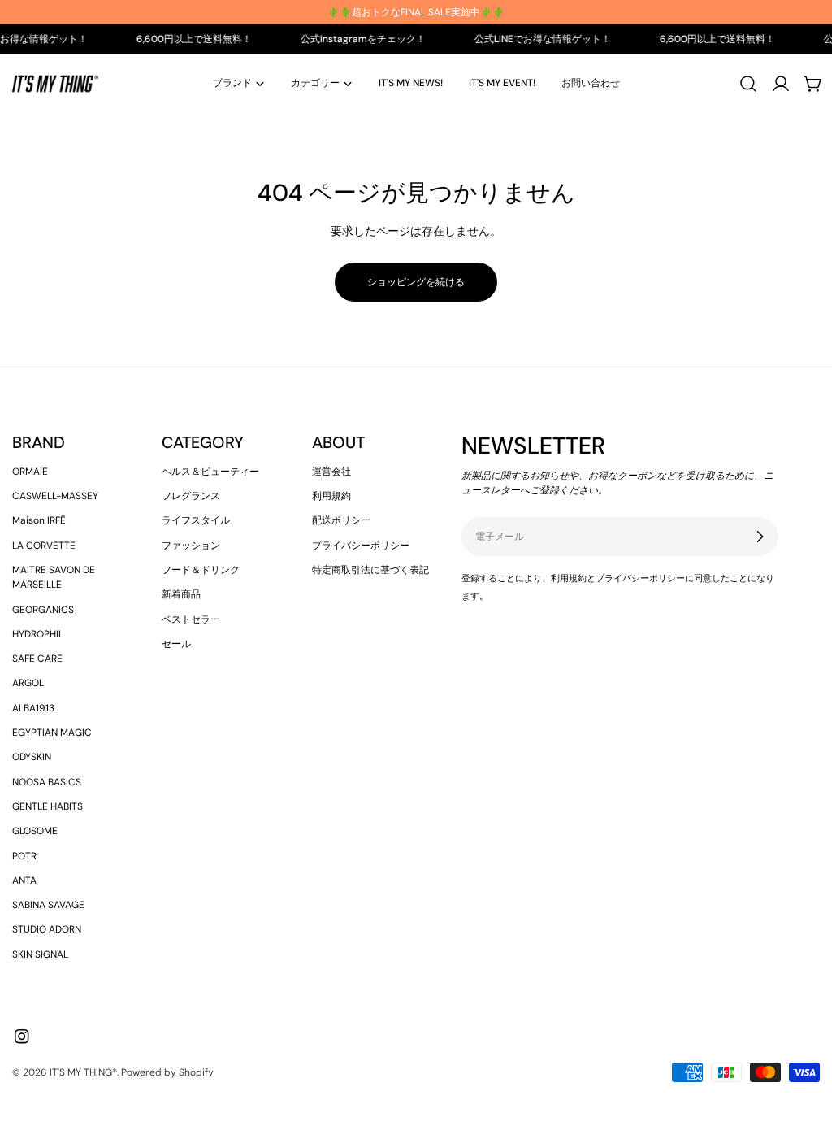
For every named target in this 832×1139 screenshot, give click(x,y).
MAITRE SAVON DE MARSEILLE (53, 577)
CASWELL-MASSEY (55, 495)
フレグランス (191, 495)
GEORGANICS (43, 609)
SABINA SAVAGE (48, 904)
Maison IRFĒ (39, 520)
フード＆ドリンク (201, 569)
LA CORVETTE (44, 545)
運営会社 (331, 471)
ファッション (191, 545)
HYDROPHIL (37, 634)
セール (176, 643)
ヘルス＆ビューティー (210, 471)
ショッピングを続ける (416, 282)
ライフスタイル (196, 520)
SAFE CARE (37, 658)
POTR (24, 856)
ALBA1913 (33, 708)
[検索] (748, 83)
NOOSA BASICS (46, 782)
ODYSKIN (31, 756)
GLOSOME (35, 830)
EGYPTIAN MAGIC (52, 732)
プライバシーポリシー (361, 545)
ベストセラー (191, 619)
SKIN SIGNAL (40, 954)
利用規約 (331, 495)
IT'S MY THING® (83, 1072)
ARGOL (28, 682)
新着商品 (181, 594)
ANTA (24, 880)
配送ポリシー (341, 520)
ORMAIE (30, 471)
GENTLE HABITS (47, 806)
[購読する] (760, 537)
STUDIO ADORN (46, 929)
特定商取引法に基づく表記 (370, 569)
